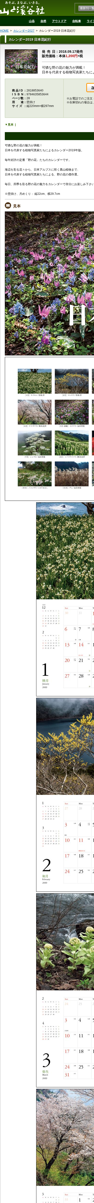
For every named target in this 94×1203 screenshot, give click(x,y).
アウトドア (59, 21)
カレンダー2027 (23, 30)
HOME (4, 30)
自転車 (76, 21)
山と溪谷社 (22, 8)
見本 (10, 124)
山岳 (32, 21)
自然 (43, 21)
